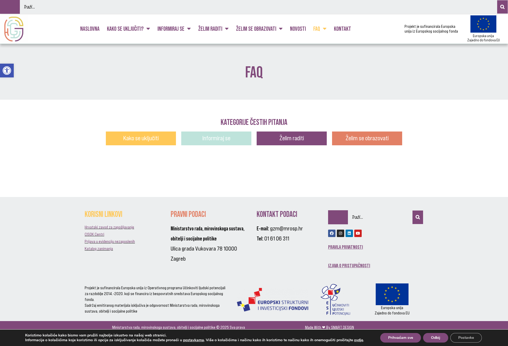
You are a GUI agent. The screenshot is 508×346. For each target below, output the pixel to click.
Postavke (466, 337)
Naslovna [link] (89, 28)
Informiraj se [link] (170, 28)
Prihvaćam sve (400, 337)
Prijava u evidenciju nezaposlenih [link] (110, 241)
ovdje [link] (358, 340)
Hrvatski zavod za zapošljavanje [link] (109, 227)
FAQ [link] (316, 28)
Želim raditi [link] (210, 28)
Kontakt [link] (342, 28)
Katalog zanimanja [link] (99, 248)
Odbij (435, 337)
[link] (7, 70)
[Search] (502, 7)
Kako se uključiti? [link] (125, 28)
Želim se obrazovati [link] (256, 28)
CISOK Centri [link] (94, 234)
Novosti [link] (298, 28)
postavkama (193, 340)
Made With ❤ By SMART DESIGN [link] (329, 327)
